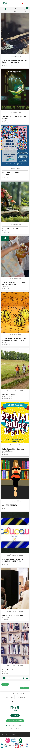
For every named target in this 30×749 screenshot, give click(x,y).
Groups (16, 701)
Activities (10, 697)
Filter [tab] (25, 11)
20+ (17, 678)
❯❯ (27, 678)
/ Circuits (21, 697)
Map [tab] (15, 11)
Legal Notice (15, 734)
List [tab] (5, 11)
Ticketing (21, 693)
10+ (13, 678)
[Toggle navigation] (28, 3)
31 (20, 678)
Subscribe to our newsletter (15, 720)
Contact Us (15, 715)
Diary (12, 693)
